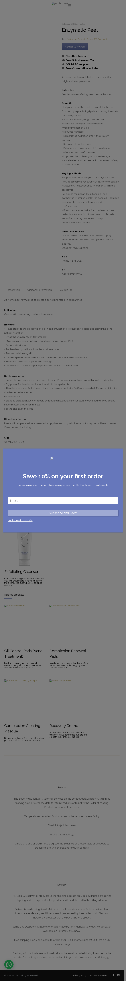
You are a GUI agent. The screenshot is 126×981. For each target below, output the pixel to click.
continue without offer (20, 520)
